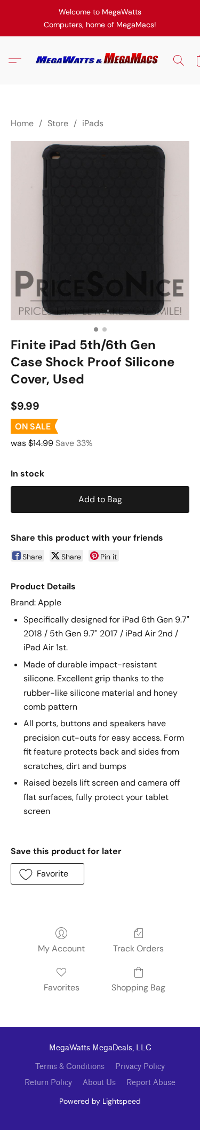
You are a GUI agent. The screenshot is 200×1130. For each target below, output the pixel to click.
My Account (61, 948)
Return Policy (48, 1082)
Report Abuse (150, 1082)
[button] (100, 60)
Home (22, 123)
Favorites (61, 987)
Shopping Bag (138, 987)
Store (57, 123)
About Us (99, 1082)
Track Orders (138, 948)
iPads (92, 123)
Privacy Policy (140, 1066)
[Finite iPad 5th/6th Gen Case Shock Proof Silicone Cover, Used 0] (100, 230)
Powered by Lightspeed (100, 1101)
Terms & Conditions (70, 1066)
